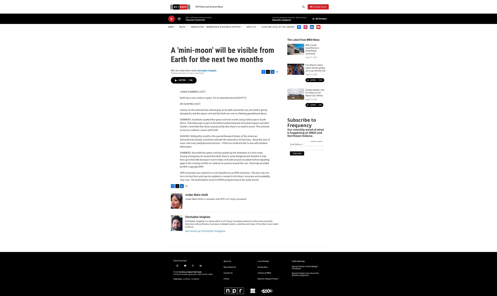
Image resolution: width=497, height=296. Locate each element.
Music (182, 27)
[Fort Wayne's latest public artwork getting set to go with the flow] (295, 69)
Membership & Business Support (223, 27)
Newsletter (197, 27)
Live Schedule (263, 261)
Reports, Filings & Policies (268, 279)
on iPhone (186, 279)
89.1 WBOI (209, 274)
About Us (251, 27)
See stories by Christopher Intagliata (205, 231)
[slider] (183, 18)
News (171, 27)
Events (226, 279)
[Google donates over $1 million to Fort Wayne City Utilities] (295, 94)
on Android (195, 279)
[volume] (179, 19)
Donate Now (319, 6)
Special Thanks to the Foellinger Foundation (305, 268)
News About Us (230, 267)
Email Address (296, 144)
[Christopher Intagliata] (176, 223)
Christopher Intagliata (206, 70)
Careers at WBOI (264, 273)
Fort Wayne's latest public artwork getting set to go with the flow (315, 68)
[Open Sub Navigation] (176, 27)
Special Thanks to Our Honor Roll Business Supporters (305, 274)
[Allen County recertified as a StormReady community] (295, 49)
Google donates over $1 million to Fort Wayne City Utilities (314, 93)
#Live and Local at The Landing (278, 27)
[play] (171, 18)
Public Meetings (298, 261)
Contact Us (228, 273)
